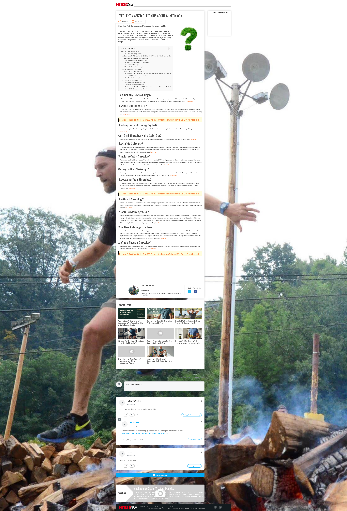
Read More (190, 101)
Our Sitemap (151, 507)
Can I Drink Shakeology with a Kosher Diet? (136, 62)
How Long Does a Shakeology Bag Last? (136, 60)
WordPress (201, 508)
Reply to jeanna (195, 466)
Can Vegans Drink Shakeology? (133, 69)
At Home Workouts (211, 3)
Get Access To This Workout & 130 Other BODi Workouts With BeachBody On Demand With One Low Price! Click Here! (147, 57)
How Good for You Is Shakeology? (134, 71)
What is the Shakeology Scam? (133, 80)
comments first (198, 377)
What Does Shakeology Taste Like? (135, 82)
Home (219, 3)
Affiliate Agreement (162, 507)
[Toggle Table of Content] (169, 48)
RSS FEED (142, 507)
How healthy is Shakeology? (130, 51)
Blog (216, 3)
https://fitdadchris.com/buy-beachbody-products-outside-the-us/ (145, 433)
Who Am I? (223, 3)
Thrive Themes (184, 508)
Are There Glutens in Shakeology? (134, 84)
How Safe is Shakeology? (131, 65)
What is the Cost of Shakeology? (133, 67)
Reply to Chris (195, 439)
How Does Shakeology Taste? (133, 53)
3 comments (125, 21)
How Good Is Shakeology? (132, 78)
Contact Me (227, 3)
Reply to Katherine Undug (192, 415)
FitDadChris (145, 290)
